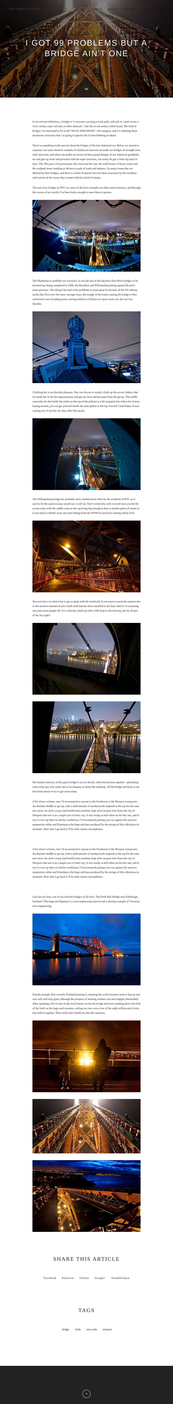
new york (92, 1329)
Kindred (128, 9)
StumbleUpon (120, 1277)
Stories (96, 9)
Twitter (84, 1277)
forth (78, 1329)
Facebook (50, 1277)
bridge (65, 1329)
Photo (112, 9)
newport (107, 1329)
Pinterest (68, 1277)
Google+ (100, 1277)
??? (160, 9)
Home (81, 9)
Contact (146, 9)
